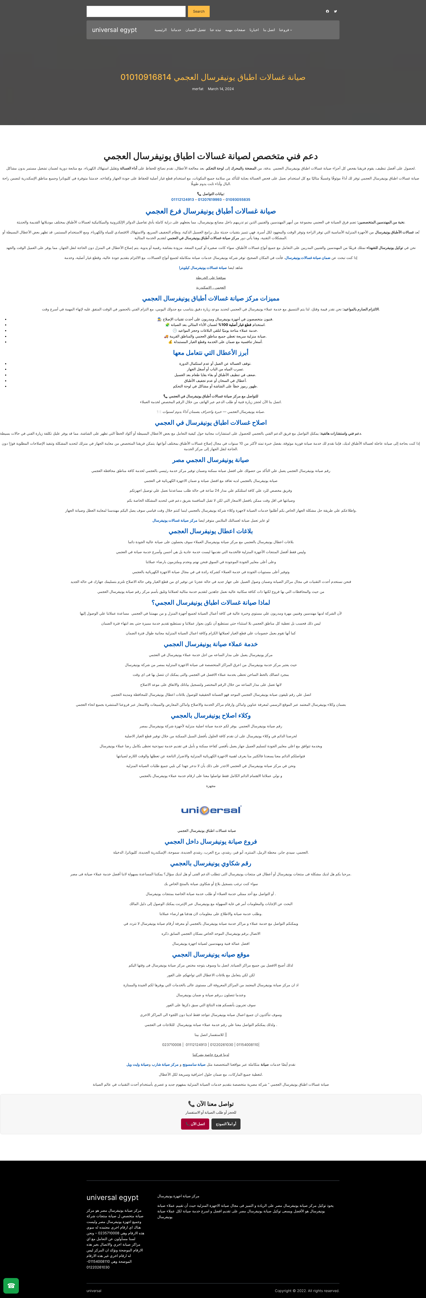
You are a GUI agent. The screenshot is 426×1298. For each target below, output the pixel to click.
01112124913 (182, 199)
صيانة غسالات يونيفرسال (170, 520)
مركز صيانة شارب (165, 1064)
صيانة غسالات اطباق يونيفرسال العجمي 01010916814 (213, 77)
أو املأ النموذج (226, 1124)
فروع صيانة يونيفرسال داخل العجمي (211, 841)
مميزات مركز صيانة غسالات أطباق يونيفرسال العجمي (211, 298)
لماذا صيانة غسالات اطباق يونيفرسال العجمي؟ (211, 602)
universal (94, 1290)
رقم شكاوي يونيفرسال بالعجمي (210, 863)
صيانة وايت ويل (137, 1064)
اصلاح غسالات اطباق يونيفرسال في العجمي (211, 422)
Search (199, 11)
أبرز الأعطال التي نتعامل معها (210, 352)
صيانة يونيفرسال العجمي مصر (210, 460)
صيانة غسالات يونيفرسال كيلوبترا (203, 267)
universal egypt (114, 30)
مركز (193, 520)
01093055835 (238, 199)
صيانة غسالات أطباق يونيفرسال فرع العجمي (211, 211)
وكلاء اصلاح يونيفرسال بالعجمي (211, 715)
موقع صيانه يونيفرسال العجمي (211, 954)
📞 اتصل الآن (195, 1124)
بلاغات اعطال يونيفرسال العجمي (211, 531)
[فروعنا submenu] (291, 30)
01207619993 (210, 199)
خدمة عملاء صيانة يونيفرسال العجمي (211, 644)
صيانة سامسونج (194, 1064)
